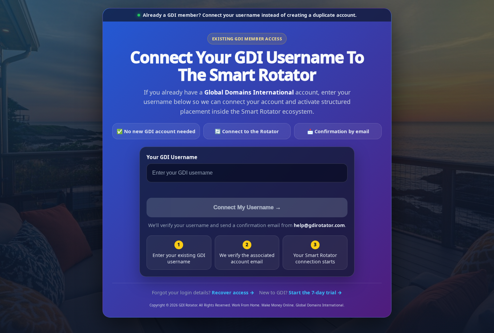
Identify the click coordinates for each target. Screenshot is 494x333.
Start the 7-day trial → (315, 292)
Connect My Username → (247, 207)
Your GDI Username (172, 157)
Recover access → (233, 292)
